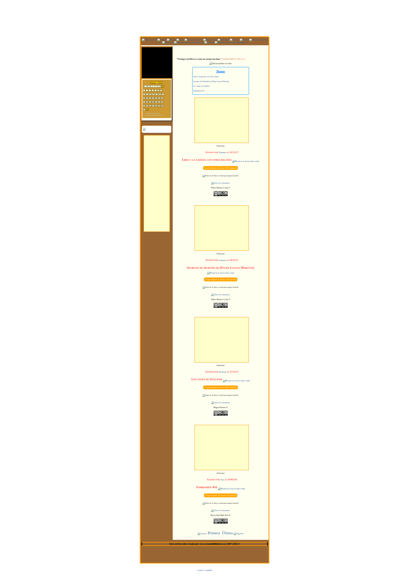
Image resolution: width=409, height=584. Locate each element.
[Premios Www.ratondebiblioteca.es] (188, 42)
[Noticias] (234, 40)
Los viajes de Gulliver (201, 86)
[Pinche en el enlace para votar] (245, 161)
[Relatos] (161, 40)
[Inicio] (179, 40)
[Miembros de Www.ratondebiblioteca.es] (231, 42)
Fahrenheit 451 (198, 91)
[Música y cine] (209, 40)
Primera (214, 533)
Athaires (222, 152)
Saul (222, 480)
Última (227, 533)
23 (147, 109)
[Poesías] (170, 40)
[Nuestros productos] (193, 40)
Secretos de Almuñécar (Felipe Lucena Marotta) (211, 81)
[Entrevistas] (223, 40)
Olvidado (222, 372)
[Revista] (243, 40)
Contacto (200, 570)
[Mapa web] (167, 42)
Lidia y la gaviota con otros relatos (206, 76)
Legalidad (208, 570)
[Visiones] (209, 42)
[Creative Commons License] (221, 195)
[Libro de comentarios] (258, 40)
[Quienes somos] (148, 40)
